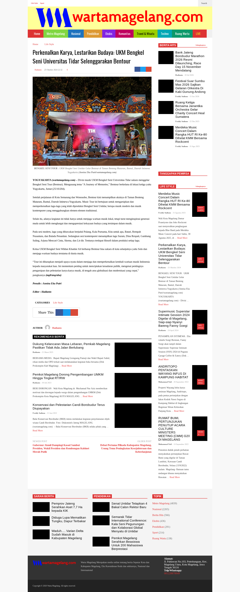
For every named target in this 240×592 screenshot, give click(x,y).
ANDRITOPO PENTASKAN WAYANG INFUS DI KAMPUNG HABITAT (173, 372)
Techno (165, 33)
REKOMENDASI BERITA (49, 336)
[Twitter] (194, 3)
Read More (67, 366)
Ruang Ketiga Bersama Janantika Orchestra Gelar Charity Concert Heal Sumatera (190, 109)
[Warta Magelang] (119, 22)
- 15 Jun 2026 (194, 96)
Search (204, 3)
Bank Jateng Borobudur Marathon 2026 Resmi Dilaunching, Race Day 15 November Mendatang (189, 61)
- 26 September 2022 (181, 382)
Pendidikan (93, 33)
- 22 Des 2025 (194, 121)
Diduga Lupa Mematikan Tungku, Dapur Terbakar (69, 519)
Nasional (75, 33)
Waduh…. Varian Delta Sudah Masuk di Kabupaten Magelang (67, 534)
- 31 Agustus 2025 (179, 213)
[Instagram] (189, 3)
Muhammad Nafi (165, 382)
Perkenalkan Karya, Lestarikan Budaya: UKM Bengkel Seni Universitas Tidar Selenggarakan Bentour (172, 254)
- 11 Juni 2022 (51, 413)
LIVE (198, 33)
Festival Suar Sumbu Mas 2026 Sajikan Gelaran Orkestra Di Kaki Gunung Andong (190, 86)
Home (36, 33)
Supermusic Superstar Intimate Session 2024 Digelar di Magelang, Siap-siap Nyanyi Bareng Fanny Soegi (174, 318)
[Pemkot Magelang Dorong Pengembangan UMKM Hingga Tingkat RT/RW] (133, 385)
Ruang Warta (182, 33)
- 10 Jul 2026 (189, 75)
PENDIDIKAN (102, 496)
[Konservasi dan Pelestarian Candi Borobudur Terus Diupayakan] (133, 415)
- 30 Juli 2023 (46, 383)
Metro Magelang (56, 33)
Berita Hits (157, 515)
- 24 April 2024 (172, 330)
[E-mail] (149, 69)
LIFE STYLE (167, 186)
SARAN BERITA (44, 496)
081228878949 (172, 573)
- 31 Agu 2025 (194, 146)
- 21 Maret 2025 (47, 352)
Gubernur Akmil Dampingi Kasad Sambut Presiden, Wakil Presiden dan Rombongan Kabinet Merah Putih (61, 448)
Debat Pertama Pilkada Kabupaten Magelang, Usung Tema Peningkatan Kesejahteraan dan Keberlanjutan (126, 448)
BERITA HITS (168, 45)
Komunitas (124, 33)
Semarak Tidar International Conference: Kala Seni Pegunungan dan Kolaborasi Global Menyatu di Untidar (129, 524)
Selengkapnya (201, 45)
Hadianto (38, 70)
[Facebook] (183, 3)
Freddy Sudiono (39, 413)
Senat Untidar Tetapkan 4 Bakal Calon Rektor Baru (129, 505)
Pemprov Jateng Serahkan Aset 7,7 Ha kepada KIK (67, 507)
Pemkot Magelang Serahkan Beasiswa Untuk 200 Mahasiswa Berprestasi (127, 543)
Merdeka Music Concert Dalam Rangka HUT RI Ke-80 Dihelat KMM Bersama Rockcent (191, 134)
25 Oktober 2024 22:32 (53, 70)
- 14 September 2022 (181, 444)
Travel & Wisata (145, 33)
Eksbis (108, 33)
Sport (42, 3)
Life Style (34, 3)
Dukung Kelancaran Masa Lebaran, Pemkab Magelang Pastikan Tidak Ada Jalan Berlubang (71, 345)
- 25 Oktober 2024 (174, 268)
